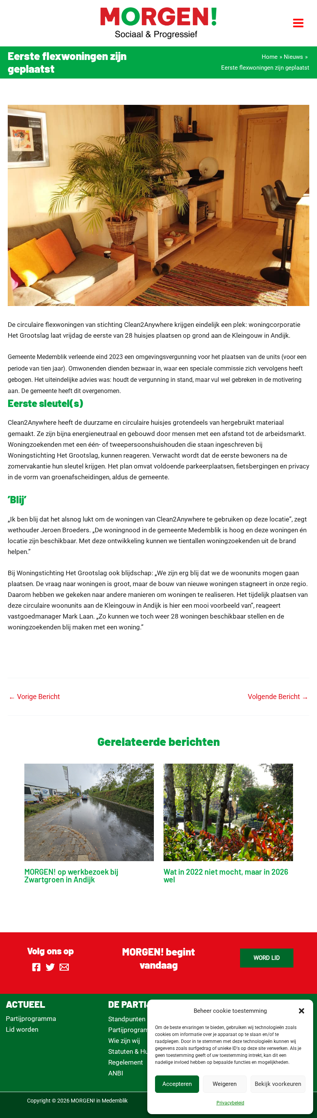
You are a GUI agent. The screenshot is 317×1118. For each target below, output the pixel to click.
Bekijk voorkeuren (278, 1083)
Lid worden (22, 1029)
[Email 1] (64, 967)
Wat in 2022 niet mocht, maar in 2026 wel (226, 875)
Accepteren (177, 1083)
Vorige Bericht (34, 696)
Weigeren (225, 1083)
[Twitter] (50, 967)
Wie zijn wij (124, 1040)
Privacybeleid (230, 1103)
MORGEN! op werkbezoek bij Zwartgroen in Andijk (71, 875)
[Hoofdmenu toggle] (299, 23)
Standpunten (126, 1019)
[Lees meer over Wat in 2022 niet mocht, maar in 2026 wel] (228, 811)
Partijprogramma (31, 1018)
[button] (301, 1011)
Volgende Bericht (278, 696)
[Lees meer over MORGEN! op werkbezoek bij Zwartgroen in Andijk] (89, 811)
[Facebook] (36, 967)
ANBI (115, 1073)
